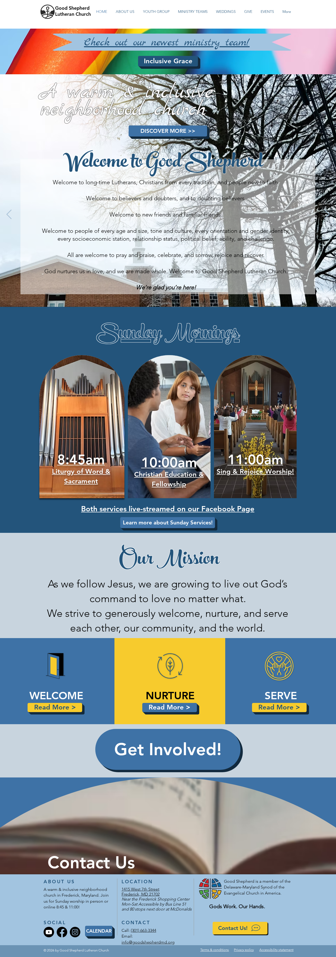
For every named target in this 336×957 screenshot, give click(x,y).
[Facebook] (62, 932)
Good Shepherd (72, 8)
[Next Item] (327, 214)
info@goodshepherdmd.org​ (148, 942)
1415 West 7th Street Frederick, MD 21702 (141, 892)
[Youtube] (49, 932)
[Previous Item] (9, 214)
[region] (82, 415)
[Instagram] (75, 932)
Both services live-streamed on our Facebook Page (167, 508)
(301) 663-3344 (143, 930)
